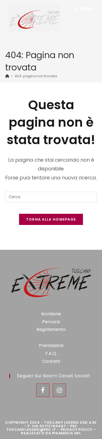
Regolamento (51, 329)
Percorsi (51, 322)
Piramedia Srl (66, 433)
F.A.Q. (51, 353)
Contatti (51, 361)
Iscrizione (51, 314)
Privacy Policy (76, 429)
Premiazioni (51, 345)
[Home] (7, 76)
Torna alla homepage (51, 219)
